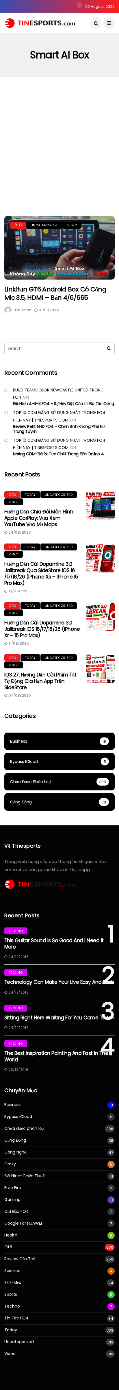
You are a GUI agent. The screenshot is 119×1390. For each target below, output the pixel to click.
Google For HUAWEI (23, 1223)
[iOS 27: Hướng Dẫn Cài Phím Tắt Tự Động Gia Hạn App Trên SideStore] (100, 668)
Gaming (12, 1199)
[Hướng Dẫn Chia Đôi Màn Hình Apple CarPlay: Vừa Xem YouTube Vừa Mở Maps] (100, 505)
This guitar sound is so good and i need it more (54, 943)
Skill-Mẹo (12, 1282)
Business (12, 1104)
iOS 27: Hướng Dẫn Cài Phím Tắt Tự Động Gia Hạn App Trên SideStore (40, 681)
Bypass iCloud (18, 1116)
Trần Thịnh (22, 310)
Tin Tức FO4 (16, 1318)
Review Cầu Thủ (19, 1258)
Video (72, 225)
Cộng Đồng (15, 1140)
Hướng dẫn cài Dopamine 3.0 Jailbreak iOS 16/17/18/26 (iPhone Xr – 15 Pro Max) (42, 629)
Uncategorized (44, 225)
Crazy (10, 1164)
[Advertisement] (59, 139)
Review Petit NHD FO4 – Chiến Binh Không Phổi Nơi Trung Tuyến (59, 429)
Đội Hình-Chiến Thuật (25, 1175)
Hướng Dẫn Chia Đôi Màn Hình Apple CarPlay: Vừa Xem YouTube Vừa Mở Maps (38, 518)
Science (12, 1270)
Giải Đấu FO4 (16, 1211)
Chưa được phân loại (24, 1128)
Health (10, 1235)
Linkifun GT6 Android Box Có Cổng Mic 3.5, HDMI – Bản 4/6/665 (55, 293)
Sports (10, 1294)
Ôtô (18, 225)
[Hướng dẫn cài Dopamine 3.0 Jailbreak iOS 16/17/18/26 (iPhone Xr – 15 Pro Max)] (100, 616)
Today (30, 494)
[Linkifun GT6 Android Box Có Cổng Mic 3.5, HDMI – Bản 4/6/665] (59, 248)
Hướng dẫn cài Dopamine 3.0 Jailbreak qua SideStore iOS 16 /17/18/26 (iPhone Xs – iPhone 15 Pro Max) (41, 574)
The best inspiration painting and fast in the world (56, 1056)
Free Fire (12, 1187)
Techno (16, 931)
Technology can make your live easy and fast (58, 982)
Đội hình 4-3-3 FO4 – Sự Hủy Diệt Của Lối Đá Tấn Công (63, 403)
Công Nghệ (15, 1152)
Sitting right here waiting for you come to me (59, 1017)
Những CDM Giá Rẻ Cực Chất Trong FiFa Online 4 (58, 454)
